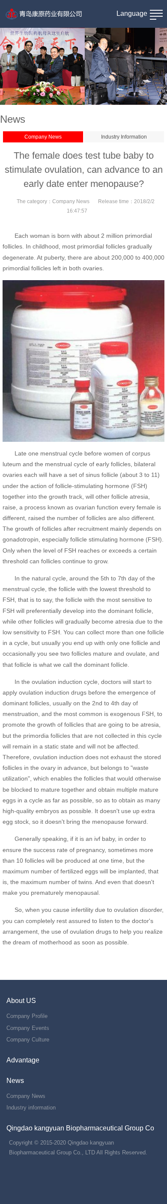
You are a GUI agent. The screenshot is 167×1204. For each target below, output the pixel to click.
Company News (43, 137)
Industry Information (124, 137)
